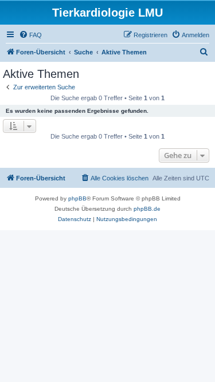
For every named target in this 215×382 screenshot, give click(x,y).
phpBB (77, 198)
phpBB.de (147, 209)
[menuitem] (30, 35)
